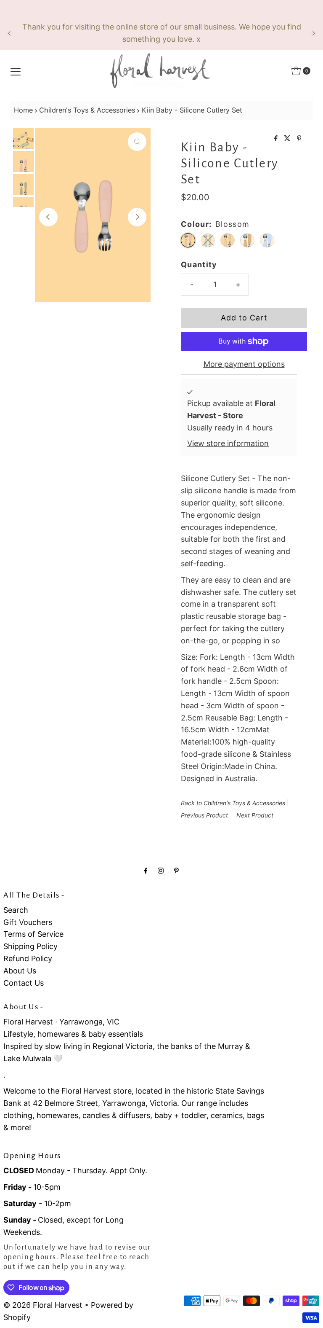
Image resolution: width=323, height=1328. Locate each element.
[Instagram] (161, 870)
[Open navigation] (15, 71)
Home (23, 110)
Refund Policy (27, 958)
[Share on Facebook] (277, 138)
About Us (19, 970)
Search (15, 910)
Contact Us (23, 983)
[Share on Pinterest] (299, 138)
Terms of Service (33, 934)
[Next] (313, 33)
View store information (228, 443)
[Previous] (10, 33)
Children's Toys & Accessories (87, 110)
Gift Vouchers (27, 922)
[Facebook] (146, 870)
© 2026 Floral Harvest (42, 1305)
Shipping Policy (30, 946)
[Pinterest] (176, 870)
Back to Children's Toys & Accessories (233, 802)
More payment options (244, 364)
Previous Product (204, 815)
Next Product (254, 815)
